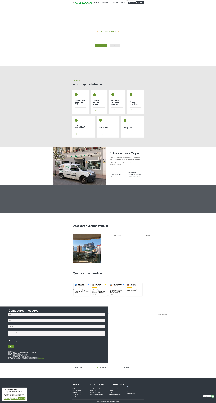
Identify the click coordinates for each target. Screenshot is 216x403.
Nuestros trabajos (103, 2)
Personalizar (7, 398)
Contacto (122, 2)
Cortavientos (93, 390)
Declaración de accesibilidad (114, 394)
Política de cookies (112, 392)
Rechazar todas (14, 398)
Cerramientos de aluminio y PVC (97, 388)
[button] (142, 289)
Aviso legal (111, 390)
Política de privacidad (113, 388)
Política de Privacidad (23, 341)
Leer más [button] (76, 294)
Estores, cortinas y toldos (95, 392)
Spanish (131, 0)
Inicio (95, 2)
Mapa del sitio (111, 396)
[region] (14, 394)
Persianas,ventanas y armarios (96, 394)
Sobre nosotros (114, 2)
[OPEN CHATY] (212, 396)
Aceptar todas (22, 398)
